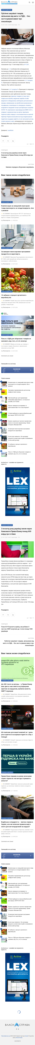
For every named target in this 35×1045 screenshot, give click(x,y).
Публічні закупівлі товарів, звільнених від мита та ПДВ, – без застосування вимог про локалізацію (18, 643)
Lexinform (10, 130)
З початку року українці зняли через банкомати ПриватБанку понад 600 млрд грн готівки (17, 155)
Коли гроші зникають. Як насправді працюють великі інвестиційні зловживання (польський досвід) (20, 438)
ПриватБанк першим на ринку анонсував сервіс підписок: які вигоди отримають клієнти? (16, 778)
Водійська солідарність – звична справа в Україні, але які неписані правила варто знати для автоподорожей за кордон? (17, 824)
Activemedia (19, 1037)
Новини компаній (7, 525)
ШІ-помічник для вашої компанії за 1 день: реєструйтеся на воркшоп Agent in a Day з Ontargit (17, 734)
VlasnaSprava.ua (5, 1036)
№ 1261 (26, 64)
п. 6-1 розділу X (13, 89)
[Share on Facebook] (3, 615)
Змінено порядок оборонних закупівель (20, 167)
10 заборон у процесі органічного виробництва (13, 296)
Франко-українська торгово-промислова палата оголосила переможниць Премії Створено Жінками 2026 (19, 422)
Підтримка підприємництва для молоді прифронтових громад (19, 391)
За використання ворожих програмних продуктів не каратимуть (15, 253)
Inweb (26, 1036)
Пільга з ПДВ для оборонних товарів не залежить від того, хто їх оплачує (16, 340)
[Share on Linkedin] (13, 615)
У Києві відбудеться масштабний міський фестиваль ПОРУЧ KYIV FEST (19, 414)
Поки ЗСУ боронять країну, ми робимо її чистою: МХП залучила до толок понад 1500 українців (16, 629)
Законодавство (6, 9)
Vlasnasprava (6, 220)
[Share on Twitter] (8, 615)
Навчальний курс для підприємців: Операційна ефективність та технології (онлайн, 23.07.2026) (19, 399)
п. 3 (10, 69)
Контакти (18, 1041)
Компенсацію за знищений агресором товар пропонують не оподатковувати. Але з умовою (17, 208)
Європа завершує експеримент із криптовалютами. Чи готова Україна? (18, 406)
